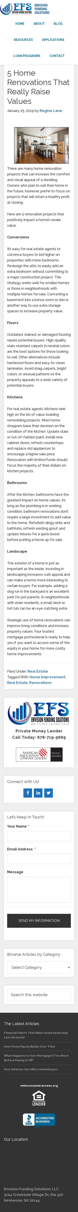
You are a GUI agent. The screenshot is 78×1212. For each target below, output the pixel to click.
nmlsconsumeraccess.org (39, 1085)
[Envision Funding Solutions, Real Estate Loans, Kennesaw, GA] (39, 1120)
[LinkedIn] (38, 793)
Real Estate (38, 671)
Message (15, 872)
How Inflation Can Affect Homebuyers (31, 1069)
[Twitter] (48, 793)
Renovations (40, 683)
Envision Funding (39, 9)
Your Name (18, 826)
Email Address (21, 849)
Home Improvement (47, 677)
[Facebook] (27, 793)
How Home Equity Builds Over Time (29, 1046)
